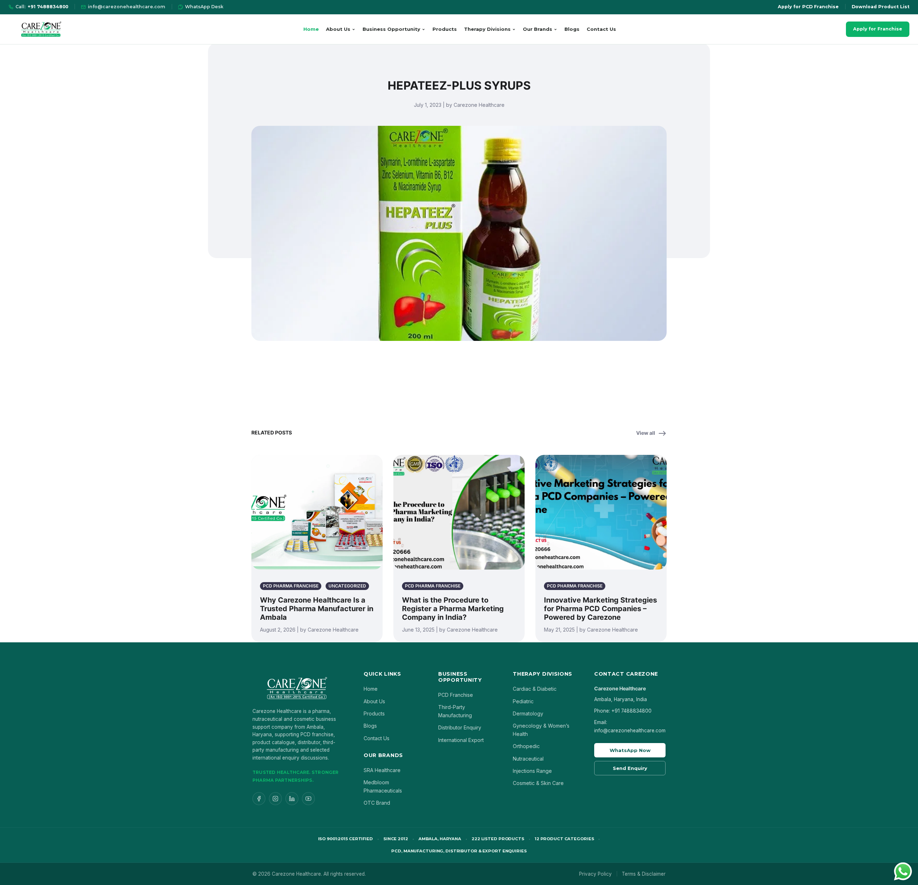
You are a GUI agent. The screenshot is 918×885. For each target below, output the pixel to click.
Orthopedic (526, 746)
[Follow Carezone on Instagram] (275, 798)
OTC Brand (377, 803)
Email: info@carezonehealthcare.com (630, 726)
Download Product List (880, 6)
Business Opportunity (391, 29)
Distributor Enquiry (459, 727)
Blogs (571, 29)
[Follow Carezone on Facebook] (258, 798)
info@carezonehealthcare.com (126, 6)
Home (311, 29)
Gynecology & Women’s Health (541, 730)
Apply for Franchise (877, 29)
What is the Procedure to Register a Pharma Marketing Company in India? (453, 609)
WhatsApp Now (630, 750)
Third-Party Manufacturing (455, 711)
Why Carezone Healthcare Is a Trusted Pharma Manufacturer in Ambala (316, 609)
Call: (41, 6)
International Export (461, 740)
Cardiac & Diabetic (535, 689)
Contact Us (601, 29)
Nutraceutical (528, 759)
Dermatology (528, 713)
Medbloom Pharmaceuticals (383, 786)
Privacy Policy (595, 874)
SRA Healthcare (382, 770)
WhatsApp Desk (204, 6)
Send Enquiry (630, 768)
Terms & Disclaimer (644, 874)
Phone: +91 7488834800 (623, 711)
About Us (338, 29)
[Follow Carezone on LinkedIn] (291, 798)
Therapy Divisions (487, 29)
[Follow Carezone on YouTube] (308, 798)
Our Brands (537, 29)
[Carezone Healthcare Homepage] (41, 29)
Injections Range (532, 771)
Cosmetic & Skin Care (538, 783)
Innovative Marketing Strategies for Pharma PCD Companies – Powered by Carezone (600, 609)
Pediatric (523, 701)
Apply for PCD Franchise (808, 6)
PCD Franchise (455, 695)
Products (444, 29)
